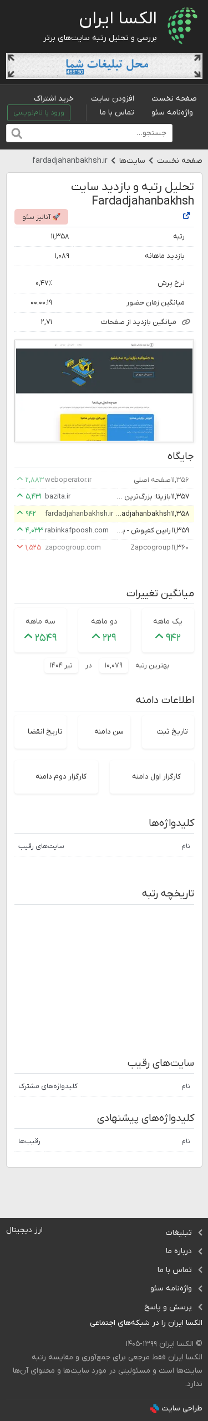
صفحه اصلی (152, 480)
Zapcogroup (150, 547)
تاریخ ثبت (172, 731)
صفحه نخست (174, 98)
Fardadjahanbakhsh (143, 513)
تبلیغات (179, 1233)
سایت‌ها (132, 161)
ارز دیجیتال (24, 1230)
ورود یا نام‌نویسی (38, 112)
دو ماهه (104, 621)
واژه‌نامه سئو (172, 112)
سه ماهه (40, 621)
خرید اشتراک (54, 98)
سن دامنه (109, 731)
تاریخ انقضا (45, 731)
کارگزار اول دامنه (156, 776)
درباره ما (179, 1251)
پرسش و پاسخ (168, 1307)
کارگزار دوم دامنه (61, 776)
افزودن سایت (112, 98)
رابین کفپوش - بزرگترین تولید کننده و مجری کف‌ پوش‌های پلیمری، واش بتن (143, 530)
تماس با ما (117, 112)
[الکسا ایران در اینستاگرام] (81, 1323)
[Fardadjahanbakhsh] (186, 216)
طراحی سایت (181, 1408)
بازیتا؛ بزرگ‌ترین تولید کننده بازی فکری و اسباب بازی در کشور (143, 496)
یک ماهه (167, 621)
